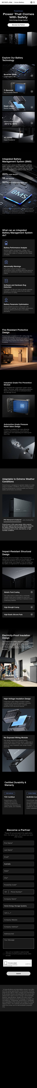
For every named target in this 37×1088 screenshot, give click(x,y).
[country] (31, 2)
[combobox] (18, 871)
